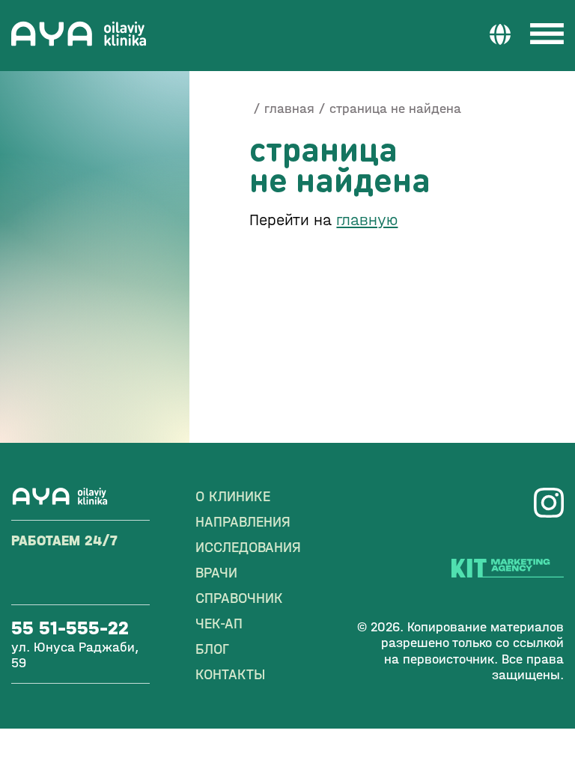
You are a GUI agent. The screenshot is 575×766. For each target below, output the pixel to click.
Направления (242, 521)
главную (367, 220)
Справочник (239, 598)
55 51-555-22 (70, 628)
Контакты (230, 674)
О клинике (232, 496)
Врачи (216, 572)
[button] (500, 33)
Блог (212, 649)
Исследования (248, 547)
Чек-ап (219, 623)
